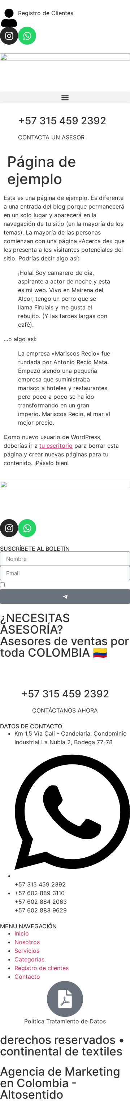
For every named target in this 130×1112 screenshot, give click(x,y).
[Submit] (65, 596)
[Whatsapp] (27, 36)
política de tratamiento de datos (79, 585)
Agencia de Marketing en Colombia (60, 1077)
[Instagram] (9, 36)
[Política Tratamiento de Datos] (65, 999)
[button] (65, 97)
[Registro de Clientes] (9, 18)
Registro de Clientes (45, 13)
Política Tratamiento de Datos (65, 1021)
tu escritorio (56, 445)
